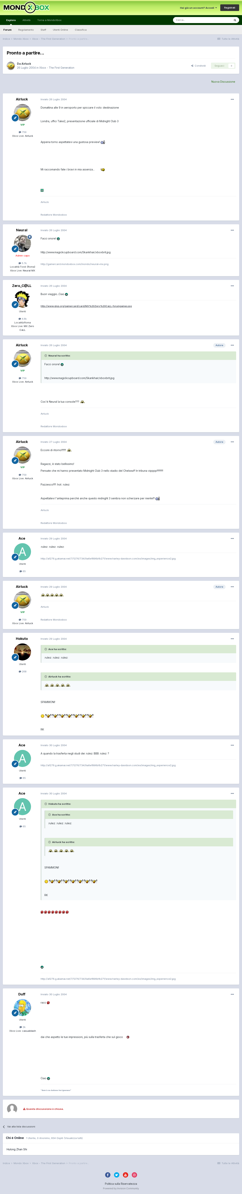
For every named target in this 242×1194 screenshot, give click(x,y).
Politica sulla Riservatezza (121, 1183)
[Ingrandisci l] (103, 142)
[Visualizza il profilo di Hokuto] (22, 651)
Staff (43, 29)
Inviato (54, 99)
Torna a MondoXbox (49, 20)
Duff (21, 994)
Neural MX (28, 270)
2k (24, 1027)
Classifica (81, 29)
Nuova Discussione (223, 81)
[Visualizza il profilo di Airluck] (11, 66)
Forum (7, 29)
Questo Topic (218, 20)
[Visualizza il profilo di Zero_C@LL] (22, 299)
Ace (22, 538)
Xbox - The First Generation (56, 67)
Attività (26, 20)
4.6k (24, 318)
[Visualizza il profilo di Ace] (22, 551)
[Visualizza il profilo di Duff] (22, 1007)
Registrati (229, 7)
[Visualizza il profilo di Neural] (22, 243)
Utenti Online (60, 29)
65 (24, 571)
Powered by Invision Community (121, 1188)
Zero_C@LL (21, 286)
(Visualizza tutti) (73, 1138)
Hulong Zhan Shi (17, 1149)
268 (23, 671)
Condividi (199, 65)
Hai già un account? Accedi (197, 7)
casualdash (28, 1030)
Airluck (26, 63)
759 (23, 132)
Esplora (11, 20)
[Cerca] (235, 20)
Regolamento (26, 29)
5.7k (24, 263)
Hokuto (22, 639)
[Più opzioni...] (232, 99)
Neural (21, 230)
